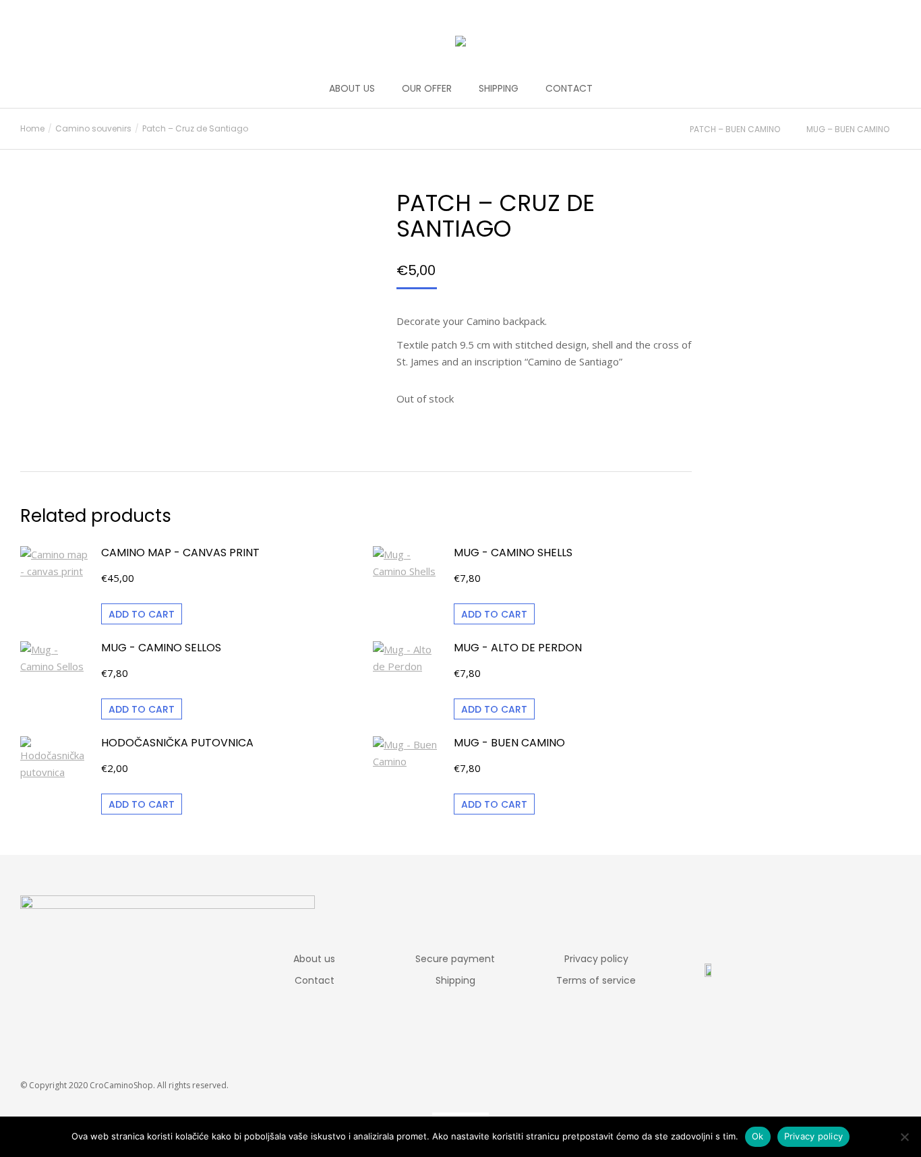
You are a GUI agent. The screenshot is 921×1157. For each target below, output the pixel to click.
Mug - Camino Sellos (161, 648)
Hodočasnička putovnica (177, 743)
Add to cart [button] (142, 614)
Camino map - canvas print (180, 553)
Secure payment (455, 959)
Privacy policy (596, 959)
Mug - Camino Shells (513, 553)
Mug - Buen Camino (509, 743)
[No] (904, 1137)
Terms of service (596, 980)
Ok (758, 1136)
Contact (314, 980)
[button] (199, 11)
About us (314, 959)
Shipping (455, 980)
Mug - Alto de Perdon (518, 648)
